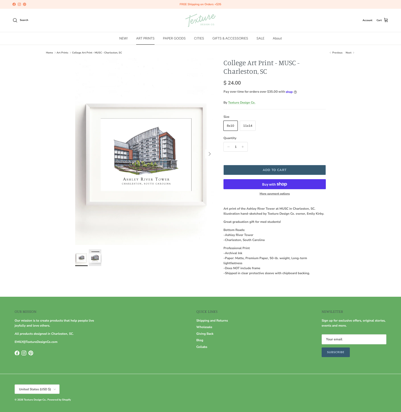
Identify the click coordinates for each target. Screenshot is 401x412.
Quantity (229, 138)
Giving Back (204, 334)
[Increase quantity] (243, 146)
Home (49, 52)
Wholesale (204, 327)
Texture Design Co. (241, 102)
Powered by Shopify (59, 399)
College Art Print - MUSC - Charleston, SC (97, 52)
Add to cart (275, 170)
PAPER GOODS (174, 38)
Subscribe (335, 352)
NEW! (123, 38)
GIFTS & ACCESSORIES (230, 38)
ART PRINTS (145, 38)
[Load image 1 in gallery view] (144, 151)
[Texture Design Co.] (200, 20)
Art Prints (62, 52)
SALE (260, 38)
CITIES (199, 38)
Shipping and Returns (212, 320)
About (277, 38)
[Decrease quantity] (227, 146)
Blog (199, 340)
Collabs (201, 347)
